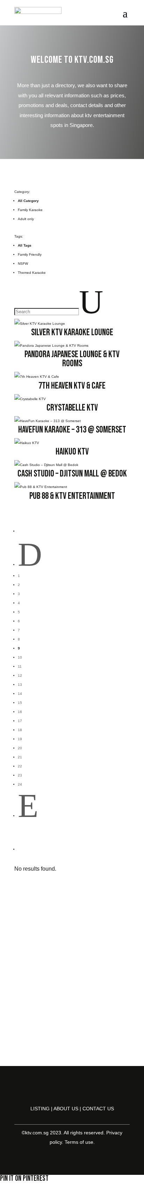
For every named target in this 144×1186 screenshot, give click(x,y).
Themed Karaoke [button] (32, 273)
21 (20, 757)
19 (20, 739)
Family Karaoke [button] (30, 210)
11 (20, 666)
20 (20, 748)
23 (20, 775)
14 (20, 694)
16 (20, 712)
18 (20, 730)
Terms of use (79, 1142)
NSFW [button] (23, 263)
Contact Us (98, 1108)
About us (65, 1108)
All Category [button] (28, 201)
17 (20, 721)
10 (20, 657)
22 (20, 766)
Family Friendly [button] (30, 254)
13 (20, 684)
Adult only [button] (26, 219)
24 (20, 784)
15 (20, 703)
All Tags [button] (24, 245)
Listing (40, 1108)
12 (20, 675)
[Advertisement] (72, 984)
